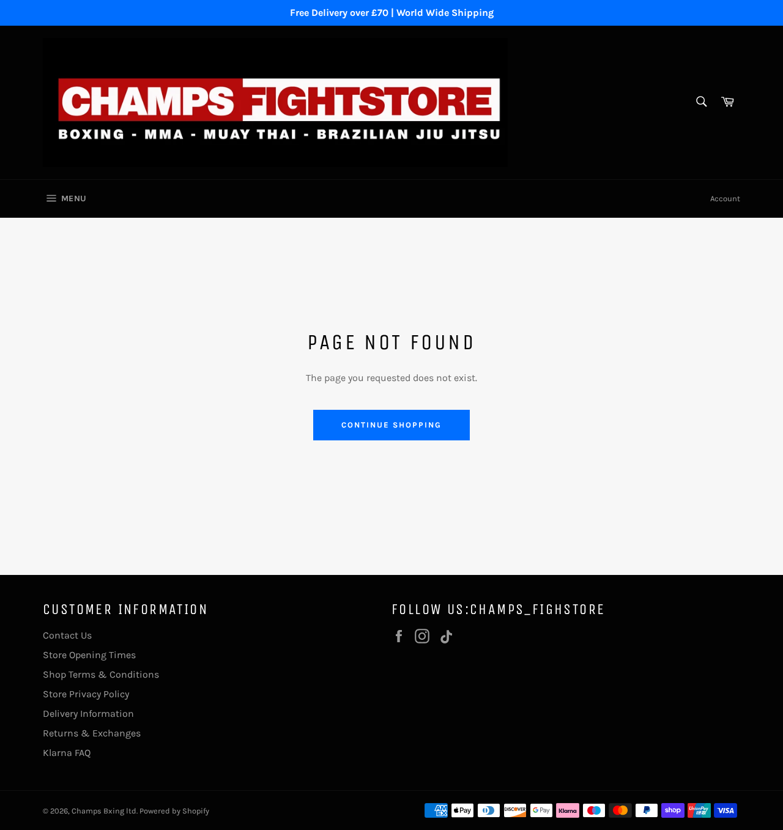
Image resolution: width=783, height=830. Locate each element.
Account (725, 198)
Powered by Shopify (174, 810)
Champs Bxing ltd (104, 810)
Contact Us (67, 635)
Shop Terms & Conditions (101, 674)
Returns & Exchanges (92, 733)
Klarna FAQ (67, 752)
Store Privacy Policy (86, 694)
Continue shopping (391, 424)
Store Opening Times (89, 655)
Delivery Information (88, 713)
